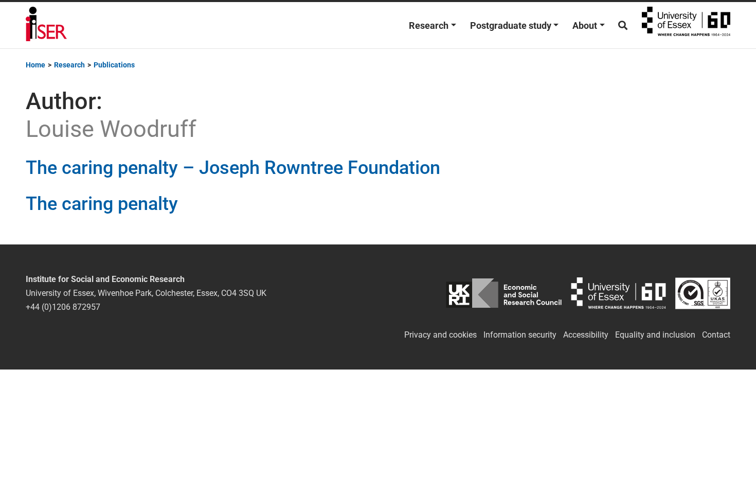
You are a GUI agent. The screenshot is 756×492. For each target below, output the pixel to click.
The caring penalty (102, 204)
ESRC (504, 293)
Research (428, 25)
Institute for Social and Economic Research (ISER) (46, 25)
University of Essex (686, 25)
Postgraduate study (510, 25)
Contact (716, 335)
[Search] (623, 25)
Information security (519, 335)
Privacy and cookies (440, 335)
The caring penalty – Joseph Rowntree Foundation (233, 168)
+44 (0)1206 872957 (63, 307)
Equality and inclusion (655, 335)
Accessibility (585, 335)
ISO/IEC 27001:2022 (702, 293)
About (584, 25)
